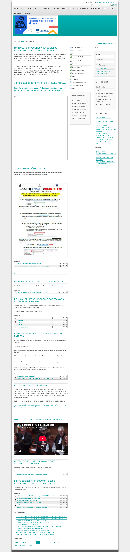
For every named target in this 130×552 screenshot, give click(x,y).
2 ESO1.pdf (20, 320)
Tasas (37, 9)
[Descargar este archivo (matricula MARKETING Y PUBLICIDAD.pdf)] (16, 502)
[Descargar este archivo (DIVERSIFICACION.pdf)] (16, 327)
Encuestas (47, 9)
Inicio (16, 9)
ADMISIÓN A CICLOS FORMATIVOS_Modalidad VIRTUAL (40, 83)
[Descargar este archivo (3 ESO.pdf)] (16, 322)
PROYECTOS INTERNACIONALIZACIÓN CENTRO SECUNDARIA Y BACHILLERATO (41, 517)
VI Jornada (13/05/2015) (79, 103)
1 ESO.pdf (19, 318)
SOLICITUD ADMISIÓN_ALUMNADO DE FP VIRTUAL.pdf (33, 266)
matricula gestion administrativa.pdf (27, 500)
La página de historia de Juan (104, 93)
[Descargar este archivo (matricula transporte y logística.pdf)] (16, 505)
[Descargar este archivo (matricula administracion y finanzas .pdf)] (16, 498)
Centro (56, 9)
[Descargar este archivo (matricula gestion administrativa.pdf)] (16, 500)
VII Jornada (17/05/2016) (79, 100)
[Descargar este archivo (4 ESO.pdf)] (16, 324)
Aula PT (98, 90)
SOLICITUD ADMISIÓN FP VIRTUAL (30, 168)
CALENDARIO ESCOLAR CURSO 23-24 (28, 524)
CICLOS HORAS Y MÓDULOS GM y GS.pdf (29, 263)
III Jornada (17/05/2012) (79, 112)
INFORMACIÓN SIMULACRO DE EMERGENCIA (30, 528)
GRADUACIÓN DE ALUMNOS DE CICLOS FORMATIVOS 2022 (35, 534)
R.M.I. (30, 9)
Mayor (99, 2)
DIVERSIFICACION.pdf (23, 327)
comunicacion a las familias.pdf (26, 376)
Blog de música (100, 87)
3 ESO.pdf (19, 322)
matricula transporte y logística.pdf (27, 505)
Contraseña (99, 59)
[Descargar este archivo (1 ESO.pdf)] (16, 318)
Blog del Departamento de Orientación (103, 100)
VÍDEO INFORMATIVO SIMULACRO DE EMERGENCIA (33, 530)
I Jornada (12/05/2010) (78, 119)
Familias (27, 13)
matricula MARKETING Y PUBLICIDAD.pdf (29, 502)
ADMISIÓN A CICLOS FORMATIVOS (30, 385)
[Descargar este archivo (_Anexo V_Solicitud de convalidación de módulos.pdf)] (16, 507)
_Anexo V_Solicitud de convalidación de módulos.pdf (32, 507)
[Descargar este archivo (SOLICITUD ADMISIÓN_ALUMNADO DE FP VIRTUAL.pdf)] (16, 266)
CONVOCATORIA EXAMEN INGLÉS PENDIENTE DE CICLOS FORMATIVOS (39, 526)
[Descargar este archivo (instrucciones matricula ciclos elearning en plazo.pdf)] (16, 474)
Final (30, 545)
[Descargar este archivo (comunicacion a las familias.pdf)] (16, 376)
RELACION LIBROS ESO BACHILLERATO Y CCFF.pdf (32, 292)
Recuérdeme (103, 65)
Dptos (64, 9)
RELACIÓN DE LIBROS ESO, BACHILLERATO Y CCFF (38, 282)
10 (16, 545)
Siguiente (22, 545)
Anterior (24, 542)
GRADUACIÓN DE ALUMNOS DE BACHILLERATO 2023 (39, 419)
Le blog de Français (101, 96)
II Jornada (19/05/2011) (79, 116)
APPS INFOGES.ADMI (103, 104)
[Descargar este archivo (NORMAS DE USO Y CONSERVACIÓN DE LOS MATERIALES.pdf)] (16, 378)
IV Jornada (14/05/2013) (79, 109)
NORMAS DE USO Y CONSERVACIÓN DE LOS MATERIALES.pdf (35, 378)
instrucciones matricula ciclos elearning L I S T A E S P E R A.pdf (35, 495)
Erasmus (17, 13)
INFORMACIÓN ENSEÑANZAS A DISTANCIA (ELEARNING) (34, 522)
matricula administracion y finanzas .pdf (28, 498)
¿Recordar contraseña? (103, 71)
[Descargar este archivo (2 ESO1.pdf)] (16, 320)
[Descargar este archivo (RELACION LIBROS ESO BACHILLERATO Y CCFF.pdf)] (16, 292)
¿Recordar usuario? (101, 73)
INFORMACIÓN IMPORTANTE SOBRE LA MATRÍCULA (32, 521)
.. (14, 273)
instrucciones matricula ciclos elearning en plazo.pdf (32, 474)
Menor (113, 2)
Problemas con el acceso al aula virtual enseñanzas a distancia (35, 532)
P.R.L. (23, 9)
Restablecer (105, 2)
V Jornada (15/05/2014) (79, 106)
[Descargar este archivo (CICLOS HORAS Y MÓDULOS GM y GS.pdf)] (16, 263)
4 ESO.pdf (19, 324)
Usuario (98, 54)
